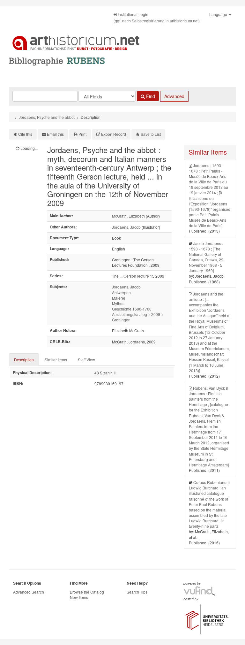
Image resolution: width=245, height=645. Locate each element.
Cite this (25, 134)
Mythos (118, 303)
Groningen (121, 319)
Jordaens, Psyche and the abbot (47, 117)
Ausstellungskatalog (129, 314)
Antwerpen (121, 292)
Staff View (86, 359)
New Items (79, 597)
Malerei (118, 298)
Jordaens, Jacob (126, 227)
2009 (155, 314)
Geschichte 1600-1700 (132, 308)
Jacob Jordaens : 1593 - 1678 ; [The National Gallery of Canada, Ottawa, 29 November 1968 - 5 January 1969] (206, 257)
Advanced (174, 96)
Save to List (151, 134)
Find (150, 96)
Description (24, 359)
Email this (55, 134)
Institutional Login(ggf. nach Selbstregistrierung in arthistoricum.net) (157, 17)
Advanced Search (28, 592)
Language (218, 14)
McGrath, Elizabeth (128, 216)
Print (82, 134)
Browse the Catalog (87, 592)
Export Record (113, 134)
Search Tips (137, 592)
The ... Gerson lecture (130, 276)
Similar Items (56, 359)
